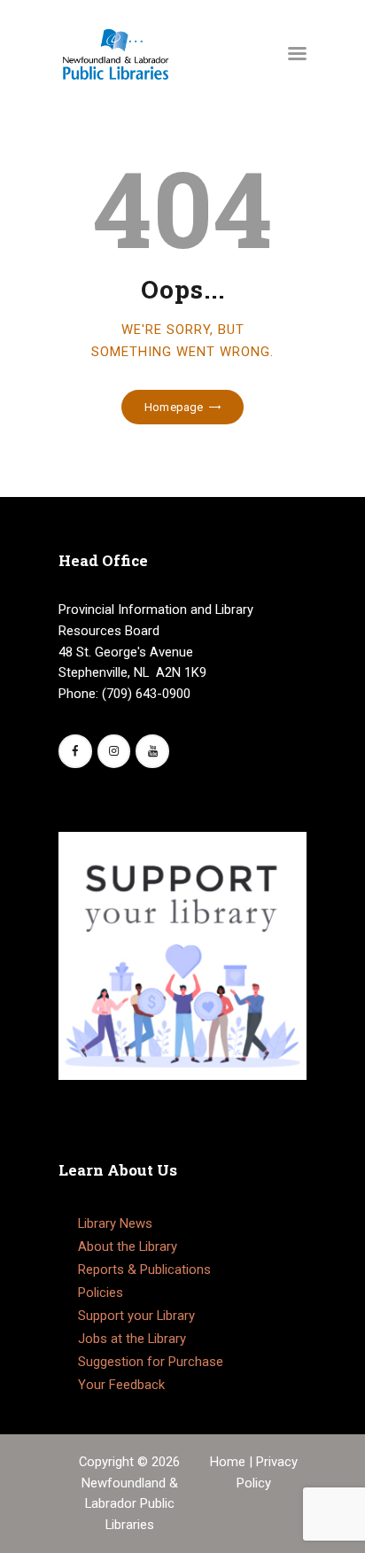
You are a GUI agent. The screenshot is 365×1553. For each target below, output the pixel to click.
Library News (115, 1223)
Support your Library (136, 1316)
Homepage (173, 407)
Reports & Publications (144, 1269)
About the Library (127, 1246)
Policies (100, 1293)
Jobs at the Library (132, 1339)
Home (229, 1462)
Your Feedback (121, 1385)
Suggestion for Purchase (150, 1362)
